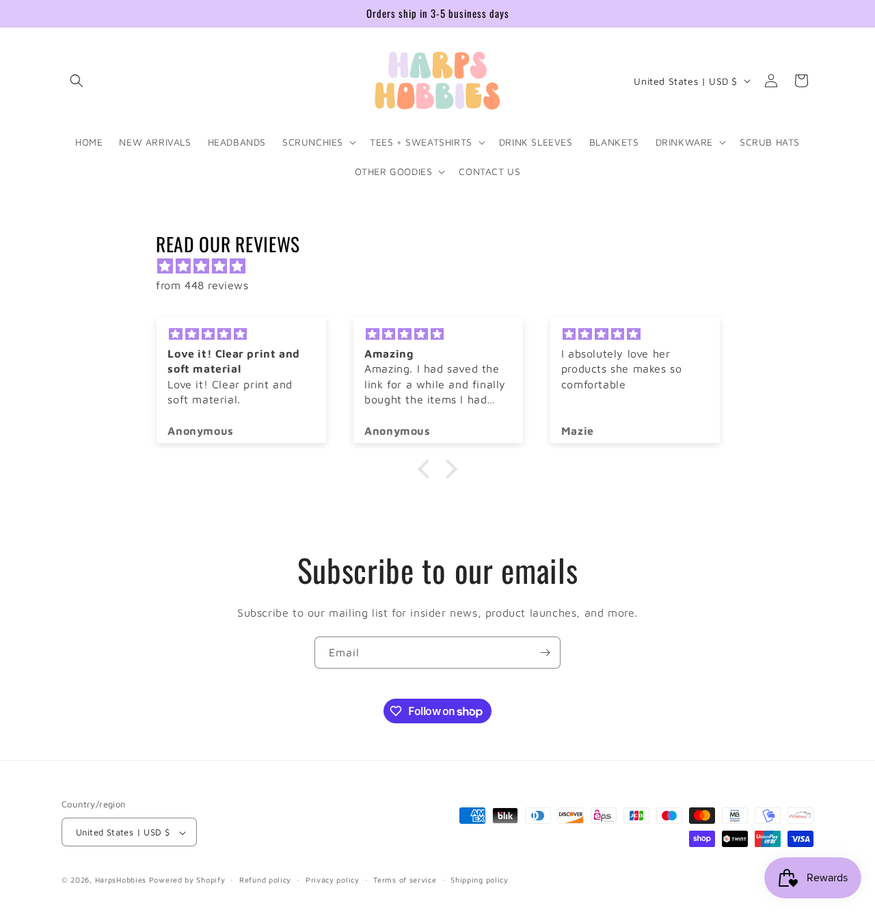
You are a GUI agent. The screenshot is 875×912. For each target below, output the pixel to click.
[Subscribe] (545, 652)
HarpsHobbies (120, 880)
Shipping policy (479, 879)
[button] (77, 81)
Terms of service (404, 879)
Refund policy (265, 879)
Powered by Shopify (187, 880)
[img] (444, 266)
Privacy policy (333, 879)
